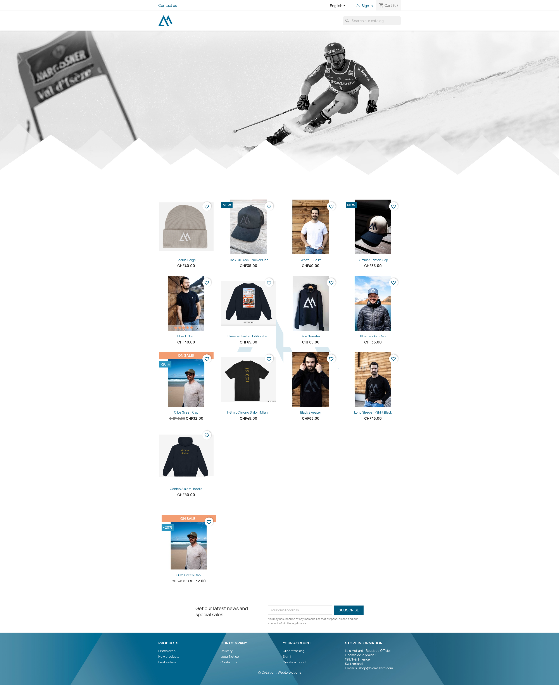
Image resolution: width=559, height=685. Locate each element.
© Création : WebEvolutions (279, 672)
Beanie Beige (186, 260)
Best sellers (167, 662)
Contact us (167, 5)
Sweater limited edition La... (248, 336)
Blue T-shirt (186, 336)
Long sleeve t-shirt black (373, 412)
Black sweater (310, 412)
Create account (295, 662)
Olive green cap (186, 412)
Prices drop (167, 651)
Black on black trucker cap (248, 260)
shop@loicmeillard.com (376, 668)
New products (168, 656)
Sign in (288, 656)
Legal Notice (230, 656)
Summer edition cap (373, 260)
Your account (297, 643)
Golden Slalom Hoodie (186, 489)
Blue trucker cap (373, 336)
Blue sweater (311, 336)
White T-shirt (311, 260)
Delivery (227, 651)
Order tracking (294, 651)
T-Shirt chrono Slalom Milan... (248, 412)
